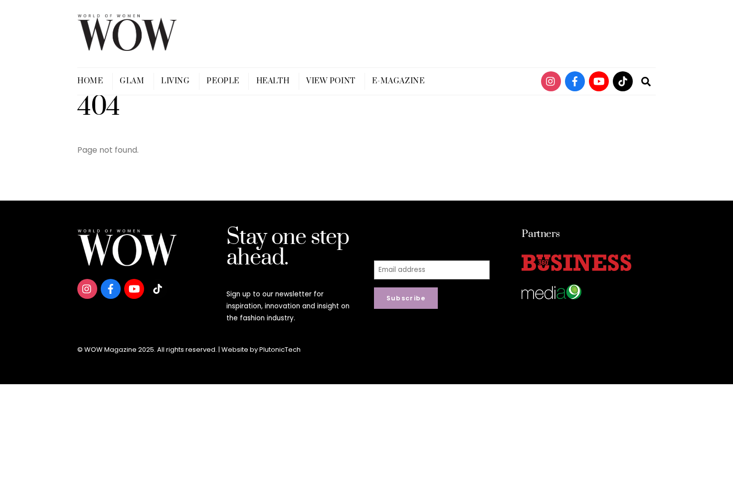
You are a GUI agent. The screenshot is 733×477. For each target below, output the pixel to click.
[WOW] (127, 46)
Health (272, 81)
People (222, 81)
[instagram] (551, 80)
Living (175, 81)
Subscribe (406, 298)
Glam (132, 81)
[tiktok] (623, 80)
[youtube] (599, 80)
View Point (331, 81)
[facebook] (575, 80)
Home (90, 81)
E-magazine (398, 81)
